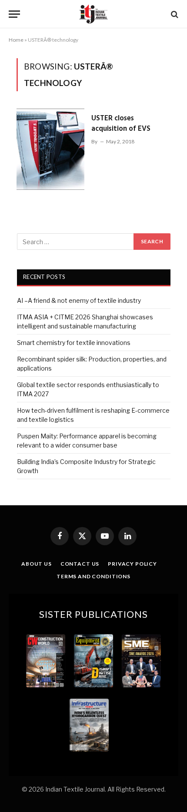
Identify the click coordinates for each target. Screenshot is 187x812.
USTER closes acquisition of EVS (120, 124)
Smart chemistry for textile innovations (73, 342)
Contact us (79, 563)
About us (36, 563)
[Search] (173, 14)
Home (16, 39)
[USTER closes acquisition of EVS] (50, 149)
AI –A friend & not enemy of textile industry (79, 300)
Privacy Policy (132, 563)
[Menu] (14, 14)
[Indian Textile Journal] (93, 14)
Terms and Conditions (93, 576)
